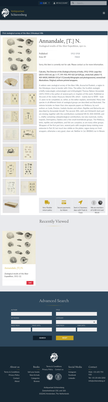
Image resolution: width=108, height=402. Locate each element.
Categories (35, 378)
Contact (16, 378)
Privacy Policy (14, 375)
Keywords (15, 318)
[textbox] (44, 3)
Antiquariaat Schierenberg (54, 387)
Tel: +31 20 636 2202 (97, 378)
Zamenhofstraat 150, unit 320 (54, 390)
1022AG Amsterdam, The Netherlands (54, 393)
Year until (81, 325)
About (17, 381)
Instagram (72, 372)
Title (58, 310)
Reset (64, 338)
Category (59, 318)
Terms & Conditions (11, 372)
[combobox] (44, 3)
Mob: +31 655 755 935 (96, 373)
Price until (36, 325)
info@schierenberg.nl (97, 381)
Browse (37, 381)
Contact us (59, 369)
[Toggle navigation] (104, 13)
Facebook (72, 375)
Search (42, 338)
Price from (15, 325)
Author (14, 310)
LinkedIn (71, 378)
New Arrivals (35, 375)
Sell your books (34, 372)
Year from (60, 325)
